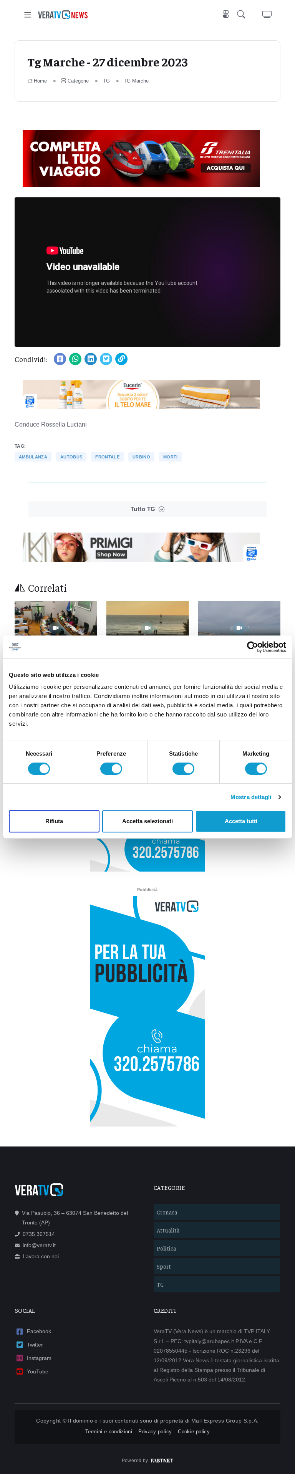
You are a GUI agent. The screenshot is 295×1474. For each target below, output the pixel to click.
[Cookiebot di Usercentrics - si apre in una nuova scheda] (252, 647)
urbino (141, 457)
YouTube (37, 1371)
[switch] (111, 769)
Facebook (39, 1331)
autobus (71, 457)
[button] (242, 15)
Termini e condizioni (108, 1431)
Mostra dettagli (251, 797)
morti (170, 457)
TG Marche (136, 81)
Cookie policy (194, 1431)
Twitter (35, 1345)
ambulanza (33, 457)
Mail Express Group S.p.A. (225, 1421)
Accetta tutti (241, 821)
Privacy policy (155, 1431)
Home (40, 81)
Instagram (39, 1358)
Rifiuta (54, 821)
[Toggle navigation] (27, 15)
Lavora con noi (41, 1256)
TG (106, 81)
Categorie (78, 81)
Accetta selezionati (147, 821)
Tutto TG (143, 509)
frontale (107, 457)
